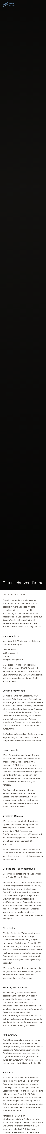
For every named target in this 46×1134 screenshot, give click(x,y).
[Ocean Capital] (9, 4)
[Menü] (42, 4)
